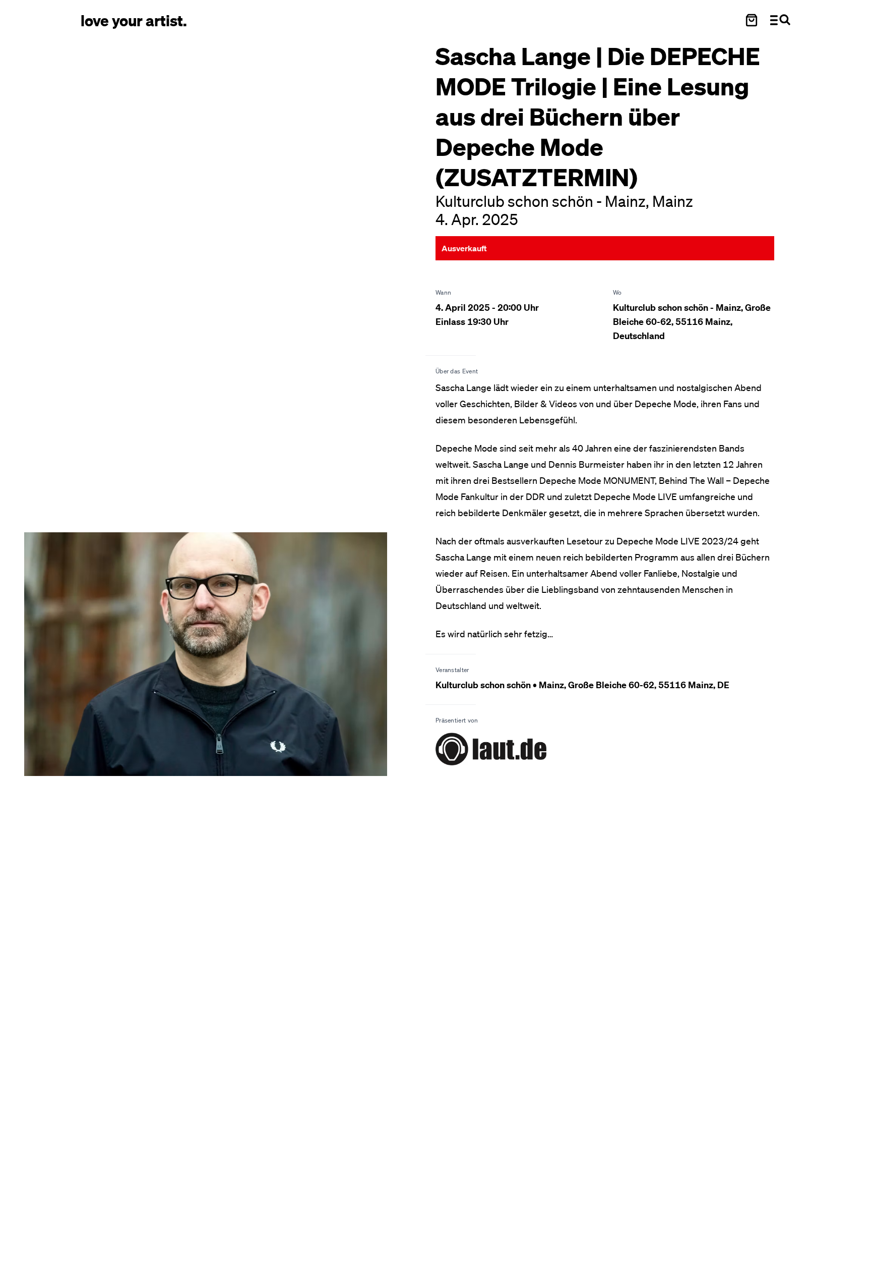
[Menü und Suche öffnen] (780, 20)
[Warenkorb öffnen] (751, 20)
